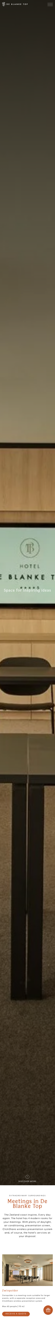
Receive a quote (16, 1314)
